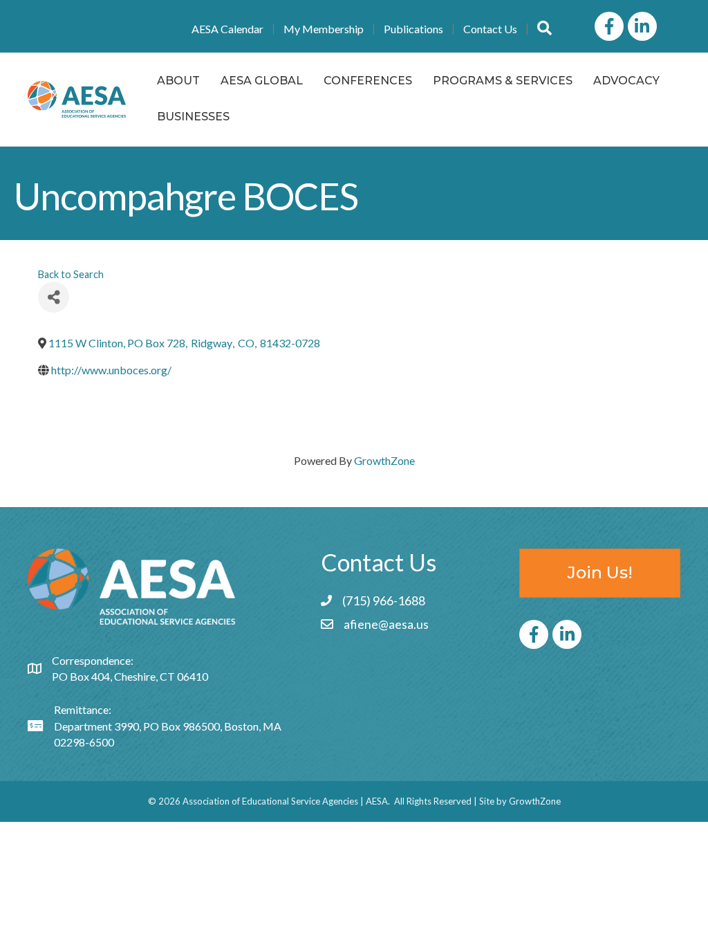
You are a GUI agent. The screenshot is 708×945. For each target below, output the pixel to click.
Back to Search (71, 274)
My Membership (323, 29)
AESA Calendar (227, 29)
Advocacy (626, 80)
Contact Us (490, 29)
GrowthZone (384, 460)
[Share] (53, 297)
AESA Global (262, 80)
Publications (413, 29)
